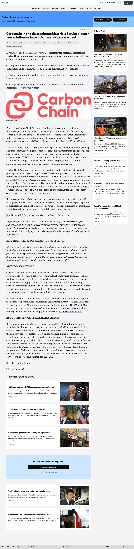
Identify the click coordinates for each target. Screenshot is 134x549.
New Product (62, 43)
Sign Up (128, 3)
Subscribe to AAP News (103, 20)
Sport (81, 8)
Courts (55, 8)
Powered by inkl (67, 546)
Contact (107, 3)
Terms (3, 546)
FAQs (14, 546)
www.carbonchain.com (70, 312)
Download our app (119, 20)
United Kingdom (73, 43)
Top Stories (35, 8)
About (113, 3)
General (64, 8)
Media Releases (35, 546)
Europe (54, 43)
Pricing (101, 3)
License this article (15, 369)
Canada (9, 43)
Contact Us (26, 546)
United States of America (15, 46)
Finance (73, 8)
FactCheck (98, 8)
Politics (46, 8)
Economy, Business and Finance (39, 43)
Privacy (9, 546)
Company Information (20, 43)
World (88, 8)
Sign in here (54, 472)
